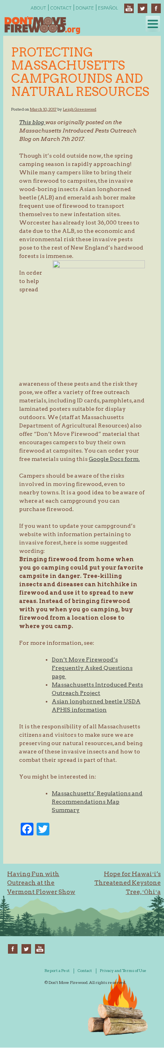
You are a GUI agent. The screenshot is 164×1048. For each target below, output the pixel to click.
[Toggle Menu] (153, 24)
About (38, 8)
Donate (85, 8)
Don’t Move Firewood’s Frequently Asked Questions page (92, 667)
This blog (32, 122)
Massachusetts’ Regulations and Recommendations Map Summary (97, 801)
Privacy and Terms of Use (123, 970)
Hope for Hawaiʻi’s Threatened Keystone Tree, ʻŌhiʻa (127, 883)
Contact (61, 8)
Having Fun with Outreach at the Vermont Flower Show (41, 883)
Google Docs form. (114, 459)
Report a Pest (57, 970)
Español (108, 8)
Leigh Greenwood (79, 109)
